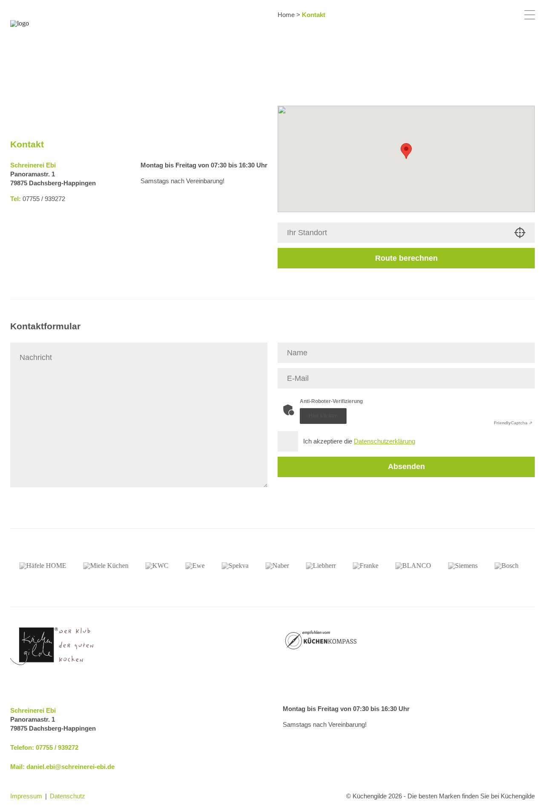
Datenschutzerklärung (384, 441)
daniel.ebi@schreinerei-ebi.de (70, 766)
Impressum (26, 796)
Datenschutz (67, 796)
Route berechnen (406, 258)
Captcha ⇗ (513, 422)
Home (286, 14)
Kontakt (313, 14)
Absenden (406, 466)
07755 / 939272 (57, 747)
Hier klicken (323, 416)
